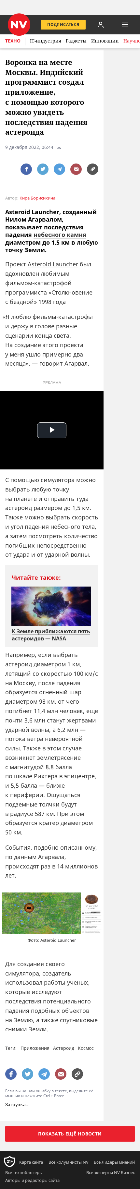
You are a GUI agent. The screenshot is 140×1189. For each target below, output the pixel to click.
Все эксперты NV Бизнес (110, 1172)
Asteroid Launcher (53, 264)
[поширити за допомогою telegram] (59, 169)
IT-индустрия (45, 41)
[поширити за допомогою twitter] (43, 169)
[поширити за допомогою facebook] (26, 169)
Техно (13, 41)
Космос (86, 1048)
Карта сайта (31, 1162)
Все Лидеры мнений (114, 1162)
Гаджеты (76, 41)
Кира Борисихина (37, 198)
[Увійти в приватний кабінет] (100, 24)
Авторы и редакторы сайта (32, 1180)
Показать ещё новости (70, 1133)
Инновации (105, 41)
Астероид (63, 1048)
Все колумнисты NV (69, 1162)
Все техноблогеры (24, 1172)
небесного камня (60, 234)
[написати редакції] (76, 169)
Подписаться (63, 24)
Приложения (35, 1048)
